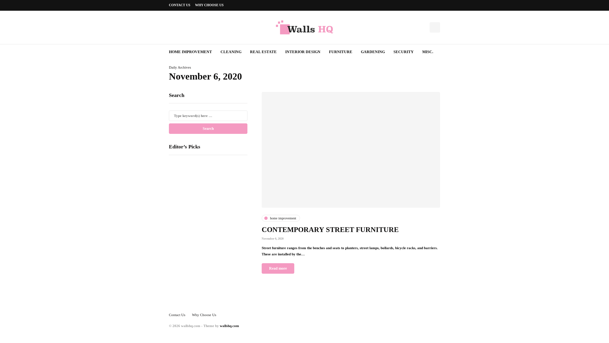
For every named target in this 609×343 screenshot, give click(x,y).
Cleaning (231, 52)
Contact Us (179, 5)
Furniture (340, 52)
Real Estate (263, 52)
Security (403, 52)
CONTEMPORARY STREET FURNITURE (330, 229)
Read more (278, 268)
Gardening (373, 52)
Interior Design (302, 52)
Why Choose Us (209, 5)
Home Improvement (190, 52)
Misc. (427, 52)
